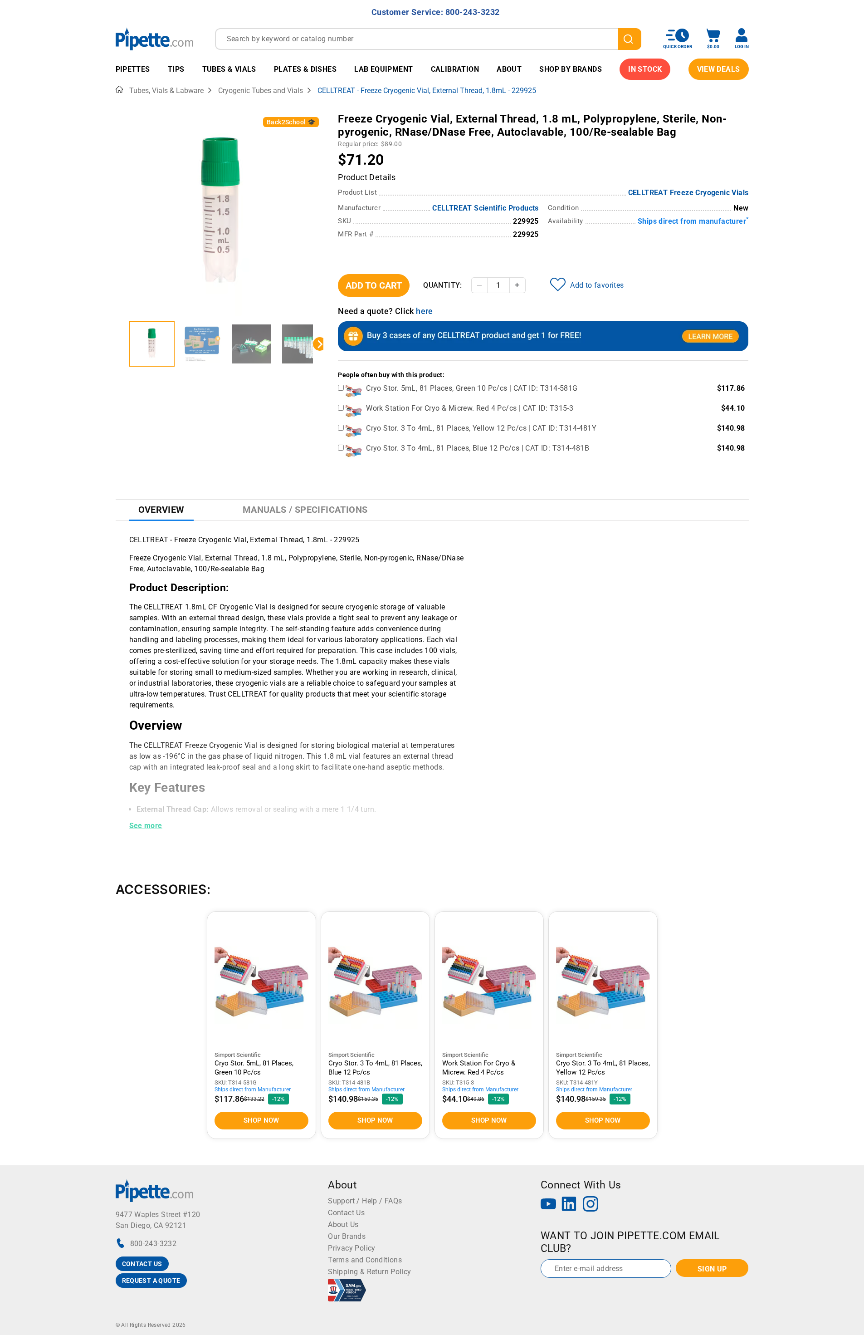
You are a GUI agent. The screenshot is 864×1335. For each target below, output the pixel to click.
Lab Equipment (383, 69)
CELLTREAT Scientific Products (485, 208)
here (424, 311)
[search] (629, 39)
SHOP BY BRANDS (570, 69)
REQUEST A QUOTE (151, 1280)
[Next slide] (320, 344)
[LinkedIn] (569, 1205)
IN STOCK (645, 69)
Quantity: (442, 285)
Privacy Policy (352, 1248)
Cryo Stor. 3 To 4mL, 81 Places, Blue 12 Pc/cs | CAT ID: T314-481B (477, 448)
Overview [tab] (161, 509)
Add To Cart (374, 285)
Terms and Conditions (365, 1260)
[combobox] (428, 39)
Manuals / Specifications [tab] (305, 509)
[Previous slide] (122, 344)
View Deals (718, 69)
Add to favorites (597, 285)
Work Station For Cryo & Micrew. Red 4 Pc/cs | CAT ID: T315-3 (469, 408)
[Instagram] (590, 1205)
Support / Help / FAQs (365, 1201)
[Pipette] (154, 38)
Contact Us (346, 1212)
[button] (152, 344)
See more (145, 825)
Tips (176, 69)
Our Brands (347, 1236)
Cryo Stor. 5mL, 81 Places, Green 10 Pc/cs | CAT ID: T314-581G (471, 388)
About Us (343, 1224)
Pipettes (133, 69)
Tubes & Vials (229, 69)
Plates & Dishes (305, 69)
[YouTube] (548, 1205)
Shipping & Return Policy (369, 1271)
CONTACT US (142, 1263)
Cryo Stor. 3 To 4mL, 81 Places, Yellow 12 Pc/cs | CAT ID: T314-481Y (481, 428)
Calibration (455, 69)
